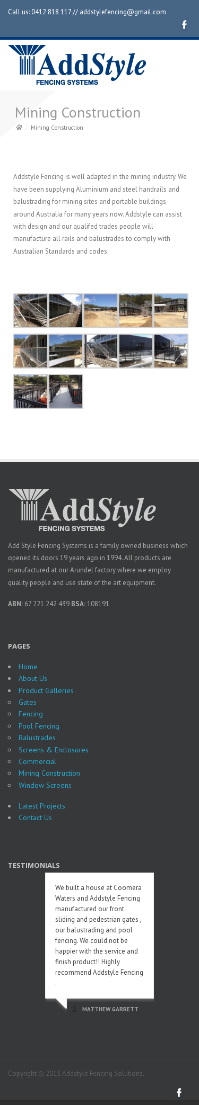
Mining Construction (49, 773)
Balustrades (37, 737)
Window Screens (45, 785)
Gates (28, 702)
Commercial (37, 761)
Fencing (31, 713)
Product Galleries (46, 690)
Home (28, 666)
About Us (33, 678)
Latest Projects (42, 806)
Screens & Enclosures (54, 749)
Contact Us (35, 817)
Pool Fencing (39, 726)
